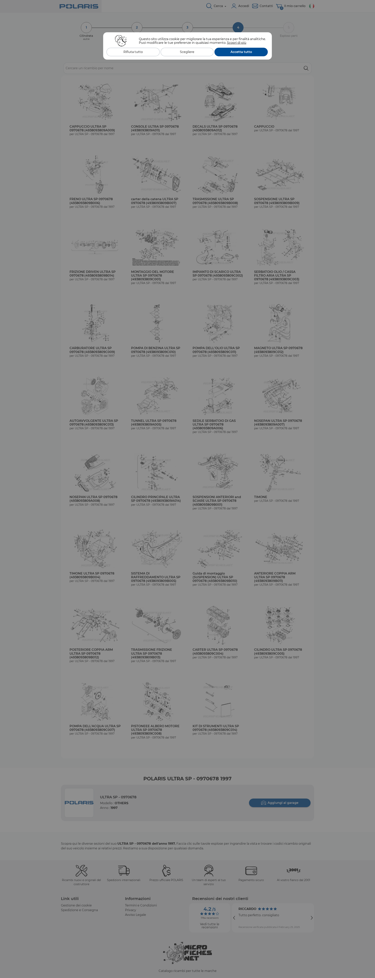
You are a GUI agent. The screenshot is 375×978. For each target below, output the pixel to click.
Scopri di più (236, 43)
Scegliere (187, 52)
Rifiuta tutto (133, 52)
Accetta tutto (241, 52)
